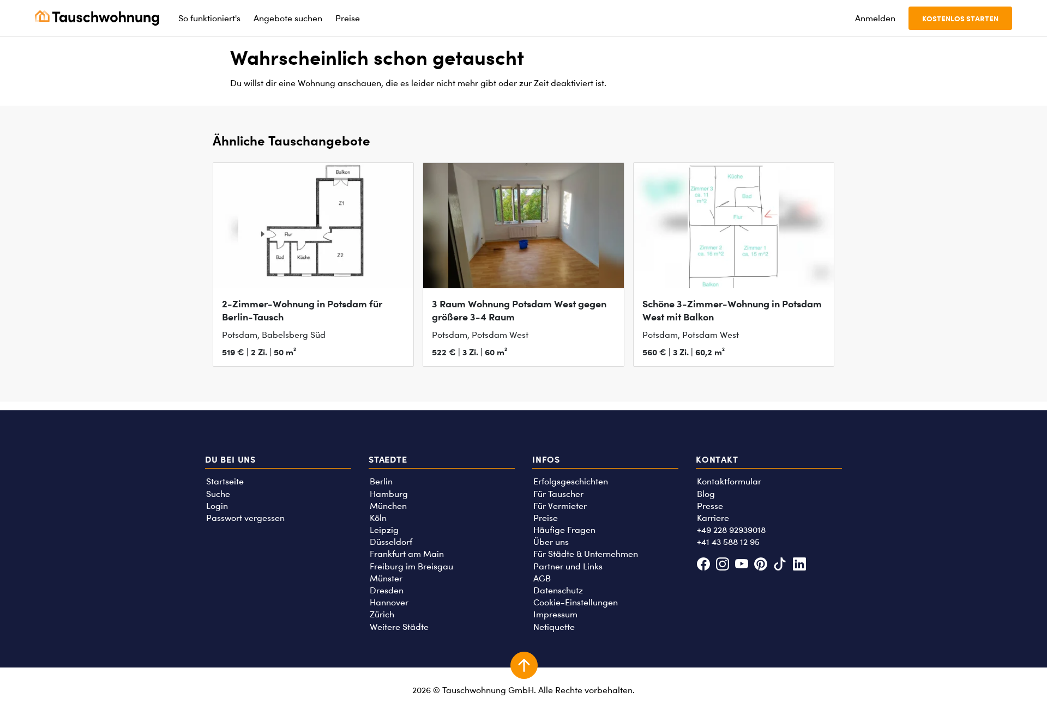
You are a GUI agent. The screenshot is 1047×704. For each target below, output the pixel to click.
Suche (218, 494)
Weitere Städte (399, 627)
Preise (545, 518)
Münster (386, 578)
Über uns (551, 542)
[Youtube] (741, 565)
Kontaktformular (729, 481)
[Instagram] (722, 565)
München (388, 506)
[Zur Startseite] (97, 18)
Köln (378, 518)
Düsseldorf (391, 542)
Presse (710, 506)
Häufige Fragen (564, 530)
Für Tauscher (558, 494)
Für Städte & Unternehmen (585, 554)
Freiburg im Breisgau (411, 566)
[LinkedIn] (799, 565)
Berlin (381, 481)
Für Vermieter (560, 506)
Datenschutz (558, 590)
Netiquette (554, 627)
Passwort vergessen (245, 518)
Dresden (387, 590)
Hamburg (389, 494)
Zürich (382, 614)
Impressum (555, 614)
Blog (706, 494)
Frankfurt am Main (407, 554)
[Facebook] (703, 565)
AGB (542, 578)
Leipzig (384, 530)
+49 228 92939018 (731, 530)
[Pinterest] (761, 565)
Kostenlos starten (960, 18)
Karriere (713, 518)
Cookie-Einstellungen (575, 602)
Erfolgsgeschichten (570, 481)
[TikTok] (780, 565)
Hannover (389, 602)
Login (217, 506)
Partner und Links (568, 566)
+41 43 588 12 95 (728, 542)
